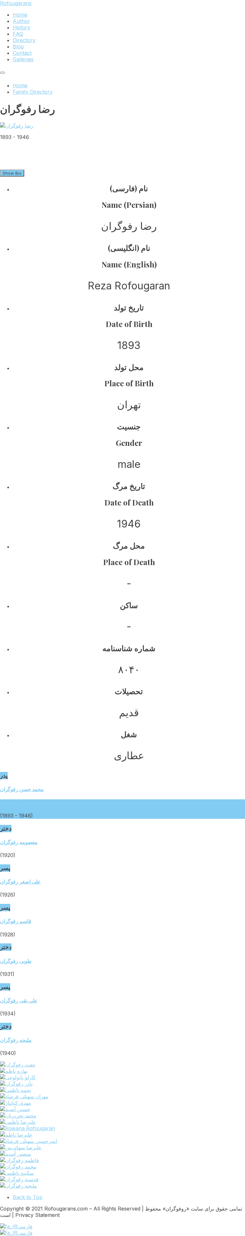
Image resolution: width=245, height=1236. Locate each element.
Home (20, 85)
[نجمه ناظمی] (15, 1090)
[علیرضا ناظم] (16, 1134)
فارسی (25, 1226)
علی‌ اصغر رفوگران (20, 881)
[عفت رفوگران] (18, 1064)
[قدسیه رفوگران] (19, 1179)
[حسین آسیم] (15, 1109)
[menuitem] (20, 14)
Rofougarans (16, 3)
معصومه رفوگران (19, 842)
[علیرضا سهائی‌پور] (21, 1147)
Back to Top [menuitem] (27, 1197)
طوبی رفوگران (16, 961)
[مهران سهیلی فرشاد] (24, 1096)
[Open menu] (2, 73)
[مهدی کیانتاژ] (15, 1103)
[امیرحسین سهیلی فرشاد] (28, 1141)
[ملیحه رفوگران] (18, 1185)
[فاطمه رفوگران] (19, 1160)
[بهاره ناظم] (13, 1071)
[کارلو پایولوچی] (18, 1077)
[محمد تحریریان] (18, 1115)
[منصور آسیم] (15, 1154)
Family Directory (33, 92)
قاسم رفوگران (15, 921)
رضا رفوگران (14, 802)
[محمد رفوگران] (18, 1166)
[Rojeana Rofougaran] (27, 1128)
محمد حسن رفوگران (22, 789)
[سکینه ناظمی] (17, 1173)
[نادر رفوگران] (16, 1083)
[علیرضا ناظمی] (18, 1122)
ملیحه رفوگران (16, 1040)
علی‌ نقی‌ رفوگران (19, 1000)
